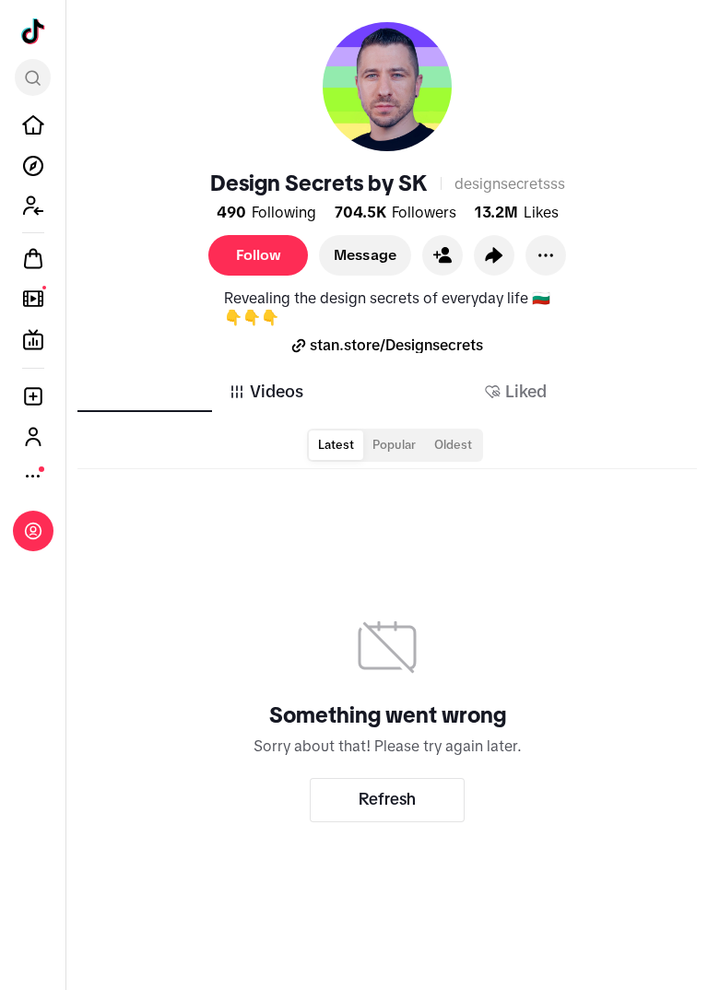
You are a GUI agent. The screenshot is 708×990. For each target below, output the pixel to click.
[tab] (265, 391)
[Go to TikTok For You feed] (33, 31)
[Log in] (33, 531)
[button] (442, 255)
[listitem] (33, 125)
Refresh (387, 799)
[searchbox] (33, 77)
